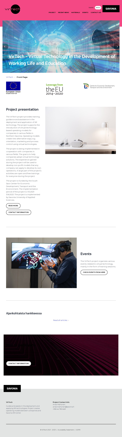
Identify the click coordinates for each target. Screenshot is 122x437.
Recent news (63, 12)
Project (52, 12)
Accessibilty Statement (66, 430)
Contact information (18, 212)
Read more (13, 206)
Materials (75, 12)
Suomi (91, 7)
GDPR (78, 430)
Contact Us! (96, 12)
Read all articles (60, 320)
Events (85, 12)
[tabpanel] (61, 46)
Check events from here (94, 272)
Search (98, 7)
